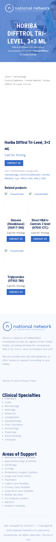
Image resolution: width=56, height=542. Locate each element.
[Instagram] (34, 373)
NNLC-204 (27, 178)
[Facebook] (7, 373)
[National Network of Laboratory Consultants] (27, 8)
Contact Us (14, 163)
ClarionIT (29, 525)
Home (8, 76)
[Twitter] (16, 373)
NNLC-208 (40, 178)
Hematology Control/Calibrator (23, 174)
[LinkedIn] (25, 373)
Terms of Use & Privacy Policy (19, 380)
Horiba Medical (33, 80)
